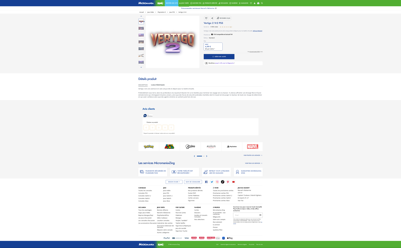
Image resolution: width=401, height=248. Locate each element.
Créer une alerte (220, 57)
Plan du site (259, 244)
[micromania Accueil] (150, 3)
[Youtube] (233, 182)
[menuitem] (171, 3)
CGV (217, 244)
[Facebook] (206, 182)
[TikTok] (222, 182)
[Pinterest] (228, 182)
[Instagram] (217, 182)
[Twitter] (212, 182)
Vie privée (251, 244)
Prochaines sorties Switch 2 (222, 195)
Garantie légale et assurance (228, 244)
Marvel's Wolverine (244, 190)
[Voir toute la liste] (251, 3)
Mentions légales (242, 244)
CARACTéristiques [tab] (158, 85)
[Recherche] (262, 3)
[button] (171, 3)
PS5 (215, 34)
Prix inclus (255, 51)
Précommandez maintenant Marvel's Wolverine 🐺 (199, 8)
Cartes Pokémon (193, 195)
